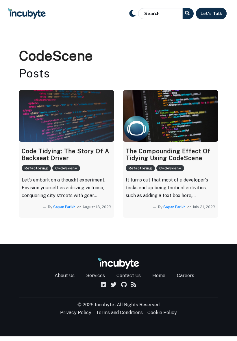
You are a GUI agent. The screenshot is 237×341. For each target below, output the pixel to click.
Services (95, 275)
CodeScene (66, 168)
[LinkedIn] (103, 285)
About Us (65, 275)
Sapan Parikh (64, 207)
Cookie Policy (162, 312)
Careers (185, 275)
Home (158, 275)
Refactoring (36, 168)
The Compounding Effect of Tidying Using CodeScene (168, 155)
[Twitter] (114, 285)
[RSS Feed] (134, 285)
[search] (188, 13)
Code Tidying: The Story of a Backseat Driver (65, 155)
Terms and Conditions (119, 312)
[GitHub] (124, 285)
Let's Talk (211, 13)
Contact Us (128, 275)
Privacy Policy (75, 312)
